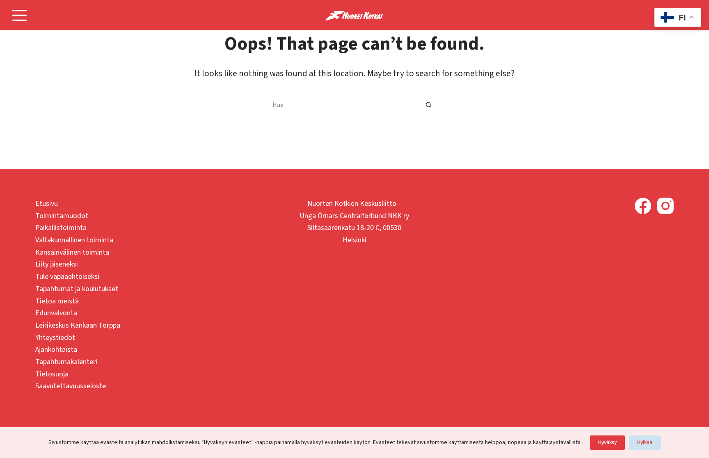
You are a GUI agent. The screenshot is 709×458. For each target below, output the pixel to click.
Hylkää (644, 442)
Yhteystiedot (55, 338)
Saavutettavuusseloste (70, 386)
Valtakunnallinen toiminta (74, 240)
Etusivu (46, 203)
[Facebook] (643, 206)
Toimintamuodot (61, 216)
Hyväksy (607, 442)
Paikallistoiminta (61, 228)
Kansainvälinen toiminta (72, 252)
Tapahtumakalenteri (66, 362)
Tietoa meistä (57, 301)
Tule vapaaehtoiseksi (67, 276)
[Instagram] (665, 206)
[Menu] (19, 15)
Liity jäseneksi (56, 264)
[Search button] (428, 105)
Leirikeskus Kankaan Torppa (77, 325)
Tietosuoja (52, 374)
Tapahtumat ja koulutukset (76, 289)
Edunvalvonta (56, 313)
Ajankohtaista (56, 349)
